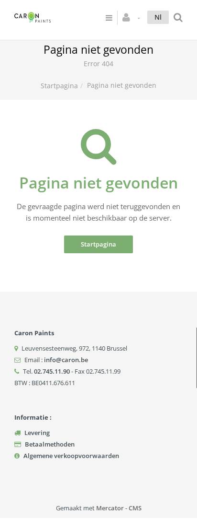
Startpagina (59, 85)
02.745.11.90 (52, 371)
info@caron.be (66, 359)
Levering (37, 432)
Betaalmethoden (50, 444)
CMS (135, 508)
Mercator (110, 508)
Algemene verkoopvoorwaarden (71, 455)
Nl (158, 17)
